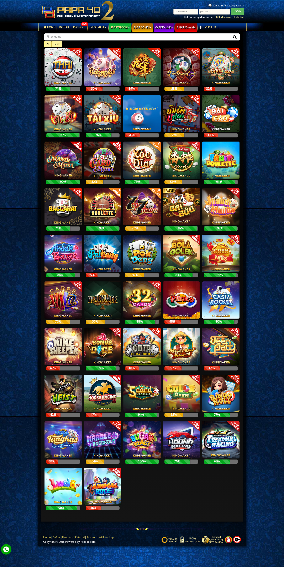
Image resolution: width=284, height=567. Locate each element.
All (48, 44)
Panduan (68, 537)
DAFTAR (64, 27)
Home (51, 27)
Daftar (57, 537)
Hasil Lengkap (105, 537)
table (57, 44)
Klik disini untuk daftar (230, 17)
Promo (90, 537)
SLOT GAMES (142, 27)
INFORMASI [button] (97, 27)
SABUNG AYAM (186, 27)
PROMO (78, 27)
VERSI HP (210, 27)
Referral (80, 537)
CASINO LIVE (163, 27)
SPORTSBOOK (119, 27)
